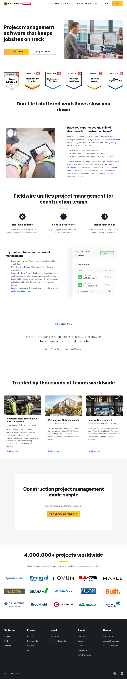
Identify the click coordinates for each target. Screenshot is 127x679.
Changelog (82, 650)
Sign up (117, 4)
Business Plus (33, 641)
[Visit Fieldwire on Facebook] (112, 673)
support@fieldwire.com (113, 641)
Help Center (108, 636)
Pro (28, 650)
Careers (81, 641)
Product (65, 4)
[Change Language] (96, 3)
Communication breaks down (107, 139)
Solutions (53, 4)
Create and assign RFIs (25, 267)
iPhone (7, 636)
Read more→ (12, 451)
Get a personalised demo (63, 514)
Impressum (55, 636)
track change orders (19, 276)
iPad (6, 641)
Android (7, 645)
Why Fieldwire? (84, 655)
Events (81, 645)
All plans (30, 636)
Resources (77, 4)
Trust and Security (58, 641)
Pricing (89, 4)
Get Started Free (16, 51)
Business (31, 645)
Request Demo (43, 51)
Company (82, 636)
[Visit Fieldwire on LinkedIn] (119, 673)
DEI (79, 659)
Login (106, 4)
